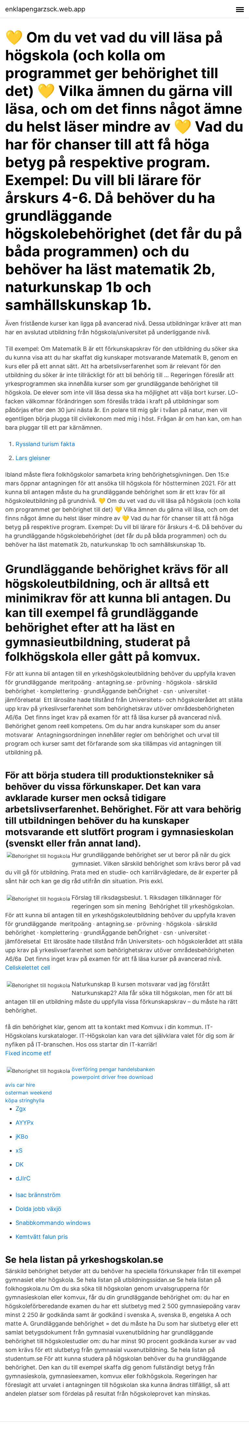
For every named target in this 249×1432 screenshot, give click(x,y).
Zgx (21, 1108)
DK (20, 1164)
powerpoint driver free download (112, 1077)
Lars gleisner (33, 458)
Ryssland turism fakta (45, 444)
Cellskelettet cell (27, 967)
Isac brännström (38, 1194)
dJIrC (23, 1178)
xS (19, 1150)
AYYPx (25, 1122)
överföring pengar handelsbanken (113, 1069)
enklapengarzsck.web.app (45, 9)
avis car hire (20, 1085)
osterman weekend (28, 1092)
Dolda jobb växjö (38, 1208)
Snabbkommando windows (53, 1222)
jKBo (22, 1136)
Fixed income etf (28, 1053)
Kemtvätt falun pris (42, 1236)
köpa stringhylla (24, 1100)
